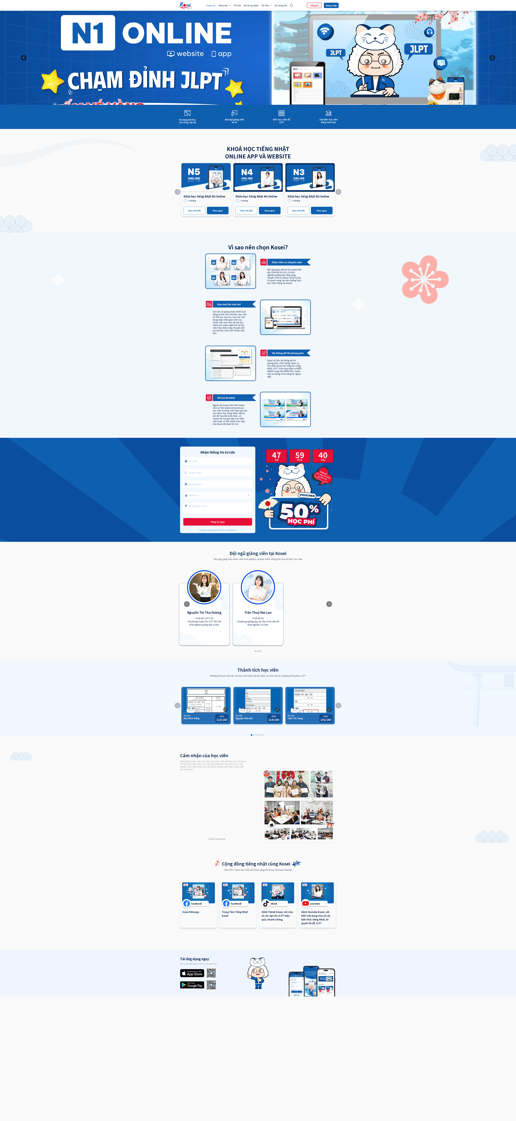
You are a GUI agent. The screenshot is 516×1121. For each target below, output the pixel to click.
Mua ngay (218, 210)
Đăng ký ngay (218, 521)
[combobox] (217, 494)
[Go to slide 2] (257, 651)
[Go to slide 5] (261, 735)
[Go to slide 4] (259, 735)
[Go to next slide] (492, 58)
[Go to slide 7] (224, 839)
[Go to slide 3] (260, 651)
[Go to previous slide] (24, 58)
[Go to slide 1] (255, 651)
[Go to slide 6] (263, 735)
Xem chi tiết (194, 210)
